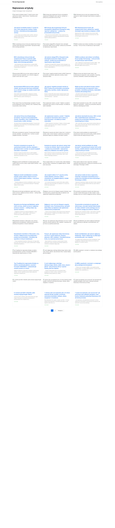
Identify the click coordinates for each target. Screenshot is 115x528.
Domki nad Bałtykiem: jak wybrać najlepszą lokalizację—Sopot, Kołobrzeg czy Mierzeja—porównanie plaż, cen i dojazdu (88, 235)
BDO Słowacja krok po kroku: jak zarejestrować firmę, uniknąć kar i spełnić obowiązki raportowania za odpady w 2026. (87, 29)
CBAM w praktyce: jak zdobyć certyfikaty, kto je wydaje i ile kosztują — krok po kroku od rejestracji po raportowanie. (87, 58)
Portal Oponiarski (18, 2)
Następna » (60, 310)
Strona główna (99, 2)
